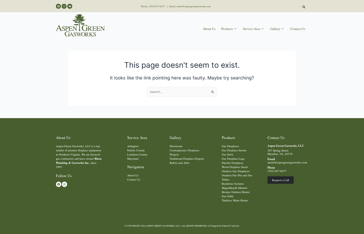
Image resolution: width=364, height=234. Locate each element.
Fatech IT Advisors (230, 225)
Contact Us (297, 29)
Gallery (275, 29)
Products (227, 29)
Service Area (251, 29)
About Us (209, 29)
